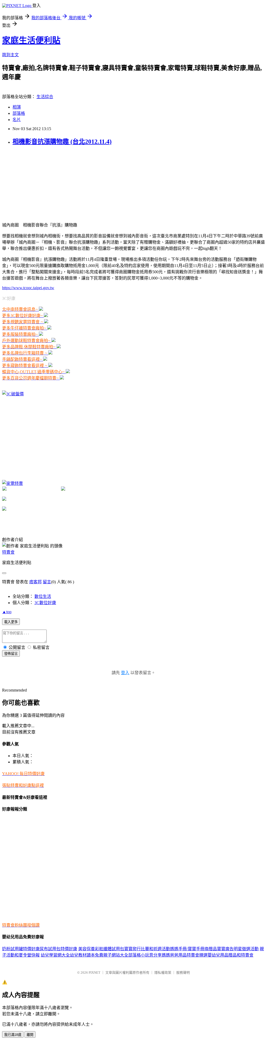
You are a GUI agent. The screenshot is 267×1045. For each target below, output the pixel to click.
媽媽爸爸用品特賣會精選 (185, 955)
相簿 (17, 107)
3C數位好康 (45, 602)
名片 (17, 119)
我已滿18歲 (12, 1035)
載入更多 (11, 622)
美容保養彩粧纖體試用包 (101, 949)
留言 (47, 582)
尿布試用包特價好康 (58, 949)
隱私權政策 (162, 972)
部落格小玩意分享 (145, 955)
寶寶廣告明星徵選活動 (238, 949)
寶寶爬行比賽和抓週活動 (147, 949)
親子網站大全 (115, 955)
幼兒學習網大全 (55, 955)
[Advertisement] (41, 183)
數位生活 (42, 596)
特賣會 (8, 552)
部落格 (19, 113)
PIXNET (94, 972)
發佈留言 (11, 654)
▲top (6, 612)
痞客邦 (35, 582)
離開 (30, 1035)
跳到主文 (10, 55)
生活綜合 (45, 96)
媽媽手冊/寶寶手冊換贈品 (193, 949)
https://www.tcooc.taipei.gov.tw (28, 288)
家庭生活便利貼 (31, 40)
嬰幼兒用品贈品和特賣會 (230, 955)
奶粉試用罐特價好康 (21, 949)
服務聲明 (183, 972)
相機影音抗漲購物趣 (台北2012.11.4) (62, 141)
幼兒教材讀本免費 (86, 955)
